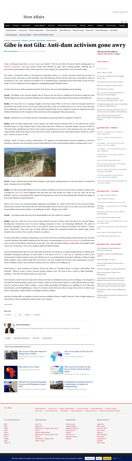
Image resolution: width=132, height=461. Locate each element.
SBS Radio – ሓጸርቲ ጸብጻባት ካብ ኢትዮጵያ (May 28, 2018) (112, 207)
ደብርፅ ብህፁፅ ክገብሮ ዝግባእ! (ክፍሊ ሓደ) (108, 236)
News (7, 26)
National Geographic (12, 67)
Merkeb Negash (11, 35)
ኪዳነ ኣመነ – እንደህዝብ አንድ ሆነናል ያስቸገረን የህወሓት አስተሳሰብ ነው (110, 133)
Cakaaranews (101, 438)
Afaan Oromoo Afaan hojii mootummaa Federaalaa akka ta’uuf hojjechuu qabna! (111, 285)
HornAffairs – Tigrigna (108, 191)
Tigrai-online (101, 426)
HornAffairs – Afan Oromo (110, 244)
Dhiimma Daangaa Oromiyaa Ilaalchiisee (111, 269)
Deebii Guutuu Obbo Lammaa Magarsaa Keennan (111, 290)
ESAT (6, 430)
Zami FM (38, 424)
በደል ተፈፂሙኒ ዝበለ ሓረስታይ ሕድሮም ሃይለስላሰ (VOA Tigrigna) (111, 213)
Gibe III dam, (41, 40)
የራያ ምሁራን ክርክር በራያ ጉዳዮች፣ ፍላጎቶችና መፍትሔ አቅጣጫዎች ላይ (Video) (110, 176)
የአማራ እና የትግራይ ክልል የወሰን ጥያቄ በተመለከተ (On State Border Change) (111, 165)
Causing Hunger (34, 64)
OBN (5, 440)
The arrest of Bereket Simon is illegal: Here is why (33, 352)
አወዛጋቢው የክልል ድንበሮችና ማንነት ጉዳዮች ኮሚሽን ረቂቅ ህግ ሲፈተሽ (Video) (112, 170)
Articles (16, 26)
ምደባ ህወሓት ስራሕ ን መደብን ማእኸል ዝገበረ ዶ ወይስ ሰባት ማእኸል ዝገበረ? (112, 222)
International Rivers (72, 240)
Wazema (100, 432)
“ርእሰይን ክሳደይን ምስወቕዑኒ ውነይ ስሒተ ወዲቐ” (111, 202)
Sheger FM (38, 426)
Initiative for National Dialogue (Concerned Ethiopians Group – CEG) (33, 384)
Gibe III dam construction (21, 338)
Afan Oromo (111, 26)
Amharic (100, 26)
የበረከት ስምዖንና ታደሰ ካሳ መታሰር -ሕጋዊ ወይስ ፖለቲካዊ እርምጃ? (110, 155)
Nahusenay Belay (25, 35)
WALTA (6, 434)
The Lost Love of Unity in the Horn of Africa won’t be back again (77, 369)
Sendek (68, 432)
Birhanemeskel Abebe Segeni (43, 35)
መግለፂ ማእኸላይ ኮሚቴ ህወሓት (106, 199)
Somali (37, 430)
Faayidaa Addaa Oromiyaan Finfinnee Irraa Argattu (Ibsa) (112, 296)
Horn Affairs (102, 61)
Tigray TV (7, 443)
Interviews (26, 26)
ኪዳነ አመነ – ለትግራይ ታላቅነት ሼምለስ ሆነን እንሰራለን (109, 138)
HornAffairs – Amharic (108, 128)
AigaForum (100, 424)
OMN (6, 432)
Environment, (16, 40)
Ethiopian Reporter (72, 428)
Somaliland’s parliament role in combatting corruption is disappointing (78, 384)
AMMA (6, 438)
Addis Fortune (70, 424)
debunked (12, 83)
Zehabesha (100, 436)
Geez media (101, 430)
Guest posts (23, 30)
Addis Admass (70, 430)
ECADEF (100, 440)
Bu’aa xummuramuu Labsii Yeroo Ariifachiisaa (109, 273)
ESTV (6, 436)
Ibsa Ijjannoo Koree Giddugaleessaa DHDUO (110, 255)
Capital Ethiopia (71, 426)
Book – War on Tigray (104, 72)
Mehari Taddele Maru (36, 30)
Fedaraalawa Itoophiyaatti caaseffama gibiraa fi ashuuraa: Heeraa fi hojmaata (111, 279)
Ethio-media (101, 443)
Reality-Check (51, 40)
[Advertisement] (67, 5)
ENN (5, 426)
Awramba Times (102, 428)
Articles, (7, 40)
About (90, 26)
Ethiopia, (25, 40)
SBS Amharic (39, 434)
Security (51, 26)
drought (8, 338)
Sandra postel (47, 338)
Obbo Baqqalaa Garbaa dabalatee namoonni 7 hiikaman (109, 249)
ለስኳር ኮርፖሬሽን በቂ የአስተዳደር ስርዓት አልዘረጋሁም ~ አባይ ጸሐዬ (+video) (112, 182)
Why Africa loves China (29, 367)
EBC (5, 424)
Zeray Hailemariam (101, 30)
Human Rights (39, 26)
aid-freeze (19, 193)
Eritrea (82, 26)
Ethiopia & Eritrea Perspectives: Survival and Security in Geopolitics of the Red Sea (112, 111)
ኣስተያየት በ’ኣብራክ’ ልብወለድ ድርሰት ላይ (108, 160)
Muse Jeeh (89, 30)
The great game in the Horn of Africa (78, 352)
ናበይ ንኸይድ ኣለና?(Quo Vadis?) (107, 195)
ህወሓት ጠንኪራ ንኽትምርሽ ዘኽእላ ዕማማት (109, 232)
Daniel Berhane (11, 30)
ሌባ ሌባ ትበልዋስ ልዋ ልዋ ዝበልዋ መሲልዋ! (109, 217)
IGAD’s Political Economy (67, 26)
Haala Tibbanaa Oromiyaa (106, 259)
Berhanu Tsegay (78, 30)
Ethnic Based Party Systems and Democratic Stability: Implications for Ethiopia (110, 117)
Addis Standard (102, 434)
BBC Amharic (39, 428)
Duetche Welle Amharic (42, 432)
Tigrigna (122, 26)
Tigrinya (47, 428)
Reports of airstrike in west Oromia (109, 85)
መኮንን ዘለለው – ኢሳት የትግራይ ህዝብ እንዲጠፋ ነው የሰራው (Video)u (112, 150)
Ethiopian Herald (71, 436)
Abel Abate (114, 30)
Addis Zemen (70, 434)
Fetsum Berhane (51, 30)
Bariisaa (68, 438)
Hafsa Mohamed (65, 30)
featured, (32, 40)
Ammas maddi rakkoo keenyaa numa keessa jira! (110, 264)
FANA (6, 428)
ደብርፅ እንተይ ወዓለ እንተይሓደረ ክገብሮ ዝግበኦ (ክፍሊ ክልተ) (112, 228)
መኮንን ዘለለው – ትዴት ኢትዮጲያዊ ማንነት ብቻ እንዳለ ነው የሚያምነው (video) (110, 144)
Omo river (36, 338)
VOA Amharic (39, 438)
